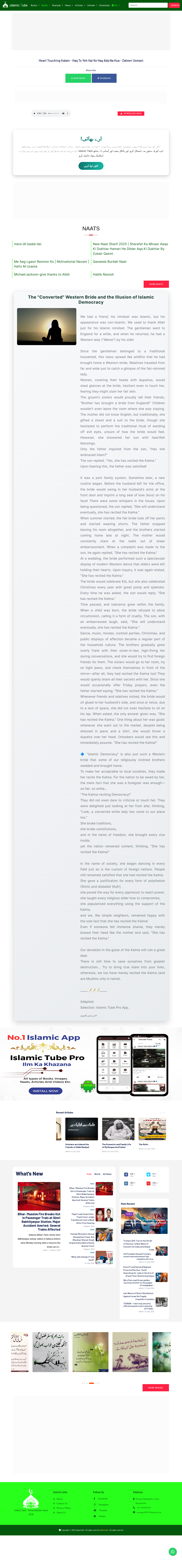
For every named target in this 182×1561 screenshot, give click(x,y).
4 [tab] (89, 1383)
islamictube (104, 1530)
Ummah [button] (91, 5)
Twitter (102, 1516)
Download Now (132, 113)
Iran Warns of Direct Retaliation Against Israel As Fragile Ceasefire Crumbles (138, 1296)
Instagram (103, 1504)
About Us (61, 1512)
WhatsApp (79, 78)
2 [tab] (84, 1383)
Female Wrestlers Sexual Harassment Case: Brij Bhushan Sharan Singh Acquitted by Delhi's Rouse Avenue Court (81, 1240)
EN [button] (116, 5)
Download (104, 5)
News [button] (68, 5)
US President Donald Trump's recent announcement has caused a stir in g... (138, 1256)
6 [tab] (98, 1383)
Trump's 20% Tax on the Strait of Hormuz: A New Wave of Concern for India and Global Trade (146, 1223)
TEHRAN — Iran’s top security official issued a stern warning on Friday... (138, 1306)
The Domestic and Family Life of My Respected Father (72, 1145)
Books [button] (34, 5)
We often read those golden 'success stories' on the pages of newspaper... (138, 1282)
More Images (155, 1388)
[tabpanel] (31, 1353)
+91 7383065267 (143, 1508)
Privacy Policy (63, 1508)
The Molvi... (100, 1144)
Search (175, 5)
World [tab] (97, 1174)
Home (59, 1499)
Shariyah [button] (56, 5)
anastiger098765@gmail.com (149, 1512)
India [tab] (89, 1174)
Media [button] (44, 5)
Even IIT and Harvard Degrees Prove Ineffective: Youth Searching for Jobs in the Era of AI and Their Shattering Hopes (138, 1271)
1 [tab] (82, 1383)
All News (107, 1174)
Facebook (105, 78)
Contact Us (61, 1503)
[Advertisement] (91, 31)
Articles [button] (79, 5)
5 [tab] (93, 1383)
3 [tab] (87, 1383)
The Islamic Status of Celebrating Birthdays (142, 1145)
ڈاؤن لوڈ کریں (91, 165)
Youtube (103, 1510)
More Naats (156, 284)
